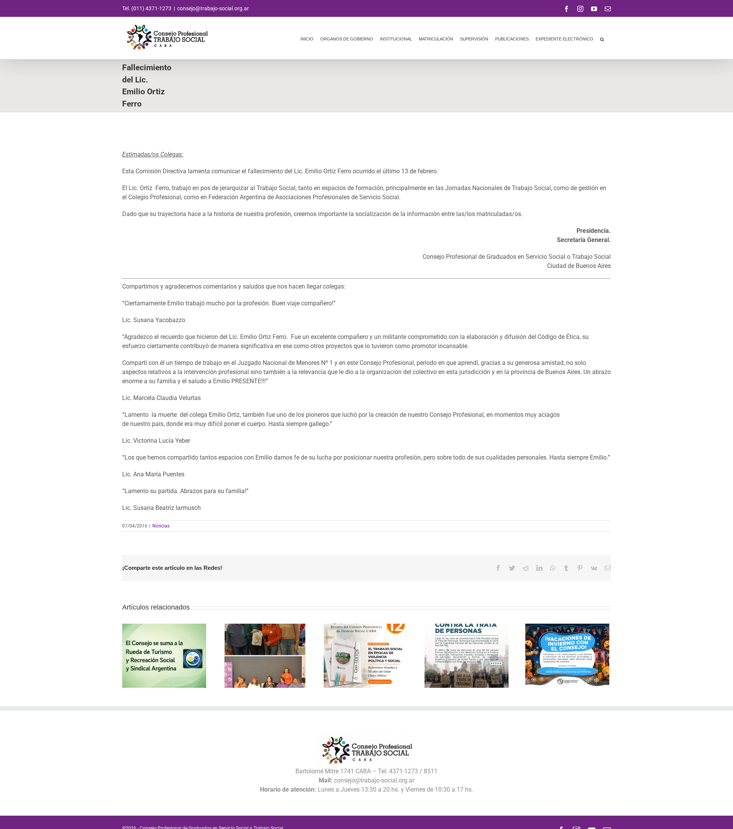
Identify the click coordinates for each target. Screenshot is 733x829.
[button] (602, 38)
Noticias (161, 526)
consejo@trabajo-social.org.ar (213, 8)
